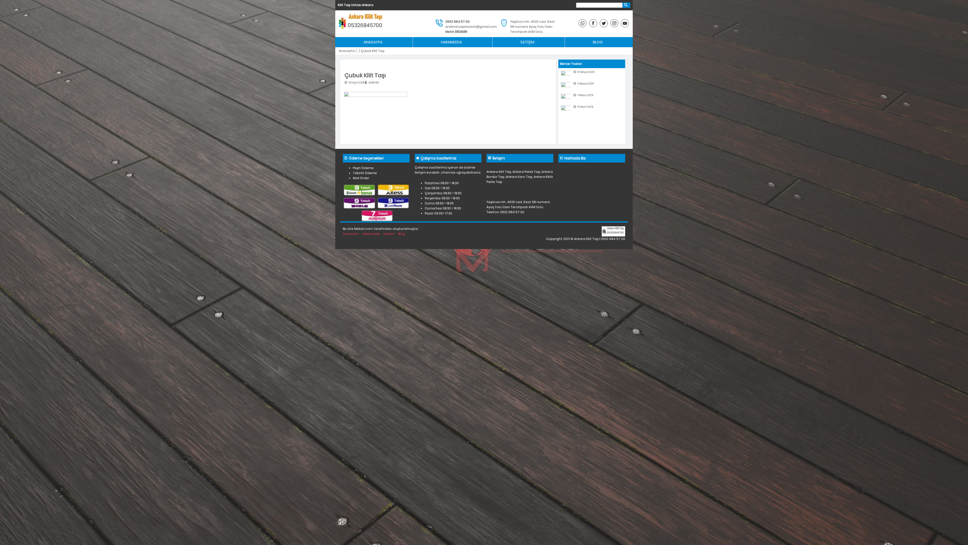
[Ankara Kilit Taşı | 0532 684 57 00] (361, 24)
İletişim (527, 42)
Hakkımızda (451, 42)
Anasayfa (373, 42)
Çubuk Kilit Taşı (365, 75)
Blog (597, 42)
